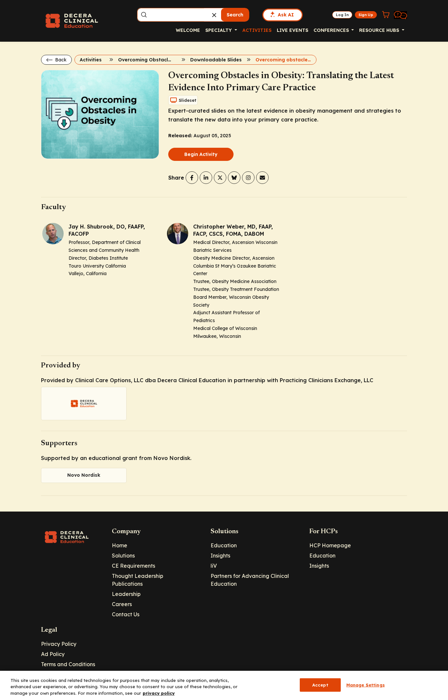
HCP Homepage (330, 545)
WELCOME (188, 30)
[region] (224, 685)
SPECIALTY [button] (219, 30)
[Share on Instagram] (248, 177)
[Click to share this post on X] (220, 177)
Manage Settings (365, 684)
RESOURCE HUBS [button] (379, 30)
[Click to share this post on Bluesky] (234, 177)
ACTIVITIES (257, 30)
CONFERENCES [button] (332, 30)
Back (60, 60)
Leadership (126, 594)
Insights (220, 555)
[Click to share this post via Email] (262, 177)
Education (224, 545)
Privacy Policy (58, 644)
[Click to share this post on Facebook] (192, 177)
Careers (122, 604)
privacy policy (159, 693)
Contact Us (125, 614)
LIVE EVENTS (292, 30)
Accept (320, 684)
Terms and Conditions (68, 664)
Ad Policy (53, 654)
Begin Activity (200, 154)
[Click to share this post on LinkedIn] (206, 177)
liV (214, 565)
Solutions (123, 555)
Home (119, 545)
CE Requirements (133, 565)
